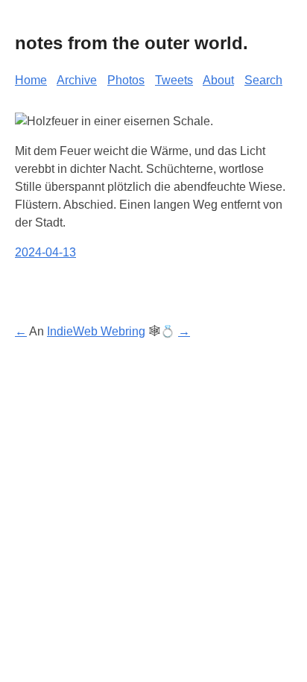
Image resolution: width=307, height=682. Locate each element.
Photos (126, 80)
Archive (77, 80)
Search (263, 80)
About (218, 80)
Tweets (174, 80)
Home (31, 80)
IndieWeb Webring (96, 331)
